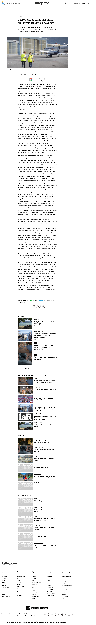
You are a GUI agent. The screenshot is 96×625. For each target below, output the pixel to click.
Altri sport (19, 584)
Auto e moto (50, 589)
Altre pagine (65, 589)
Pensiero (34, 574)
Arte (18, 597)
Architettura (50, 587)
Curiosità (49, 585)
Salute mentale (50, 595)
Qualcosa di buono (66, 576)
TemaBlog (65, 580)
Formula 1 (19, 582)
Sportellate (19, 588)
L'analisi (34, 594)
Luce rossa (19, 590)
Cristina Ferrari (34, 75)
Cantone (4, 571)
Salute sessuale (51, 597)
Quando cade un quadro (51, 593)
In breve (64, 594)
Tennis (18, 580)
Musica (33, 580)
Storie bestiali (50, 583)
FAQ (24, 613)
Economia (34, 587)
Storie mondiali (20, 586)
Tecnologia (49, 582)
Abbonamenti (4, 613)
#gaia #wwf (65, 582)
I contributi (34, 598)
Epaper (83, 3)
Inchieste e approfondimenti (51, 578)
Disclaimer (10, 613)
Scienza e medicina (67, 573)
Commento (34, 592)
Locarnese (4, 576)
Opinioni (34, 591)
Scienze (34, 576)
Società (34, 578)
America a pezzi (6, 596)
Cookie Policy (21, 615)
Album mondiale (21, 592)
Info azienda (65, 596)
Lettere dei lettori (51, 571)
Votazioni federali (6, 587)
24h (63, 591)
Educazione (65, 574)
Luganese (4, 578)
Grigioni (3, 582)
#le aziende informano (67, 585)
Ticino (3, 573)
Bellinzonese (5, 574)
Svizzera (4, 585)
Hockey (19, 573)
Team (63, 598)
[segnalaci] (71, 3)
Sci (17, 578)
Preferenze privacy (30, 615)
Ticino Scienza (65, 571)
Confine (4, 592)
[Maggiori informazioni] (44, 79)
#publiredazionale (66, 583)
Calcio (18, 574)
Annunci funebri (4, 615)
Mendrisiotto (5, 580)
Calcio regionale (21, 576)
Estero (4, 591)
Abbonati (77, 3)
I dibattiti (49, 573)
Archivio (64, 592)
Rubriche (49, 576)
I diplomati (49, 591)
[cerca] (66, 3)
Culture (19, 595)
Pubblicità (28, 613)
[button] (44, 614)
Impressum (15, 613)
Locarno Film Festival (37, 582)
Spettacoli (34, 571)
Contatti (20, 613)
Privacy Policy (12, 615)
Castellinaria (35, 584)
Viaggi (48, 580)
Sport (18, 571)
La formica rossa (36, 596)
